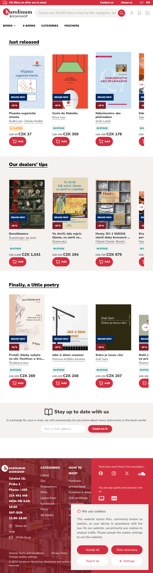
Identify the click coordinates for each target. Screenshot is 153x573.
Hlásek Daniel (105, 241)
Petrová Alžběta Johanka (68, 359)
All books (46, 515)
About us (126, 2)
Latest (44, 475)
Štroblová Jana (18, 363)
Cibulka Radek (33, 121)
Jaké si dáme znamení (68, 355)
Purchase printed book (77, 483)
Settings (129, 561)
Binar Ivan (58, 117)
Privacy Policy (59, 553)
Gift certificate (78, 498)
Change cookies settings (23, 557)
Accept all (92, 550)
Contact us (106, 2)
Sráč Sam (102, 359)
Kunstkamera (18, 234)
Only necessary (127, 550)
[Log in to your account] (131, 13)
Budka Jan (15, 121)
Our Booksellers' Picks (48, 486)
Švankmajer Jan (19, 238)
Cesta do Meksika (65, 113)
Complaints (76, 504)
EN (148, 2)
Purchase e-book (80, 492)
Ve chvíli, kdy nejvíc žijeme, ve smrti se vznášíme (67, 235)
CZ (141, 2)
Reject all (92, 561)
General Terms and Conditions (26, 553)
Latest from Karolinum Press (48, 503)
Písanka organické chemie (22, 115)
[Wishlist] (139, 13)
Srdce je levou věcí (109, 355)
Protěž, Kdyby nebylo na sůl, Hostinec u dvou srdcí (26, 357)
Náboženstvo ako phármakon (108, 115)
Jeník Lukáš (103, 121)
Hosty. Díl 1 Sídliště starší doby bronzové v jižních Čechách (112, 235)
